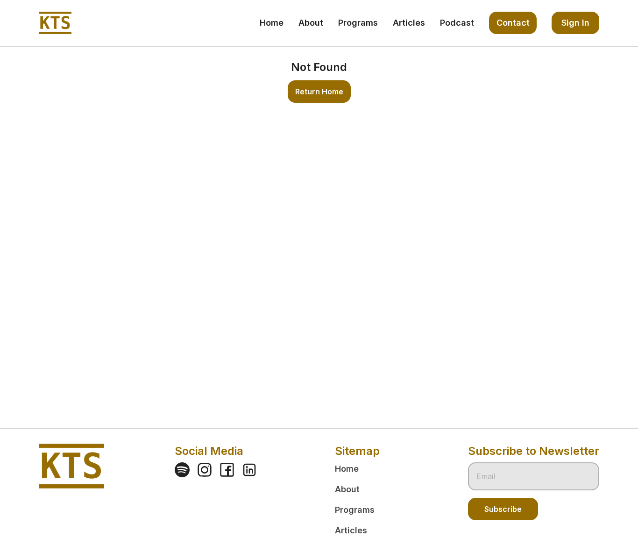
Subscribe (503, 509)
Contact (513, 23)
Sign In (575, 23)
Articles (351, 530)
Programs (355, 510)
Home (347, 469)
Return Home (319, 91)
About (347, 489)
